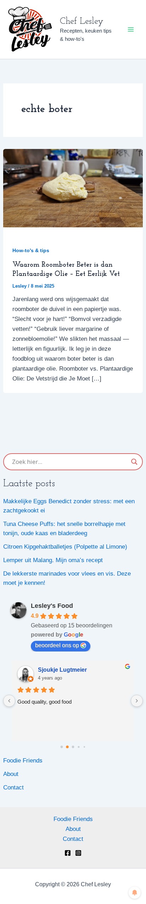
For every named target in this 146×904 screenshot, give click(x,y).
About (10, 774)
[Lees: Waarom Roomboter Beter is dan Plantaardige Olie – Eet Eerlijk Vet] (73, 187)
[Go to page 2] (73, 746)
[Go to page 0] (62, 746)
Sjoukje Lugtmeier (62, 670)
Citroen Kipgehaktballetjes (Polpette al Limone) (65, 546)
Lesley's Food (52, 605)
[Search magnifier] (134, 462)
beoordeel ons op (57, 645)
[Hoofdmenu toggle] (131, 29)
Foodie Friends (23, 760)
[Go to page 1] (67, 746)
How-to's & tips (30, 250)
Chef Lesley (81, 21)
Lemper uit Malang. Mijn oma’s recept (53, 560)
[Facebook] (67, 853)
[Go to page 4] (84, 746)
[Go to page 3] (78, 747)
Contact (13, 787)
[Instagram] (78, 853)
